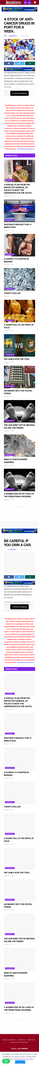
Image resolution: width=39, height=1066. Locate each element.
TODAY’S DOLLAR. (12, 293)
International (21, 1040)
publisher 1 (13, 36)
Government (31, 1040)
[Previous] (17, 506)
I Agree (20, 1063)
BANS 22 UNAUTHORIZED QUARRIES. (15, 460)
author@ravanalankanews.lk (25, 149)
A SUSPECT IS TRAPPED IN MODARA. (16, 260)
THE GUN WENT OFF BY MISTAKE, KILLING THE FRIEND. (19, 426)
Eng (25, 3)
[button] (6, 1061)
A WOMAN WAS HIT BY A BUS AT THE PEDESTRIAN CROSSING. (19, 495)
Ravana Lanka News (8, 1040)
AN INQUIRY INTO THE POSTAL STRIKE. (18, 392)
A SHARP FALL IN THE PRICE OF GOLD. (19, 326)
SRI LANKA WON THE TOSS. (17, 359)
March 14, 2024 (9, 196)
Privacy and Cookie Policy (24, 1059)
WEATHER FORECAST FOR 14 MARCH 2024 (17, 226)
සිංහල (29, 3)
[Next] (21, 506)
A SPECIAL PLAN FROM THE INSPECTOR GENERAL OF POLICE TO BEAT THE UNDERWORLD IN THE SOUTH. (18, 188)
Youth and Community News (19, 1042)
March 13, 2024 (9, 265)
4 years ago (24, 36)
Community (10, 180)
